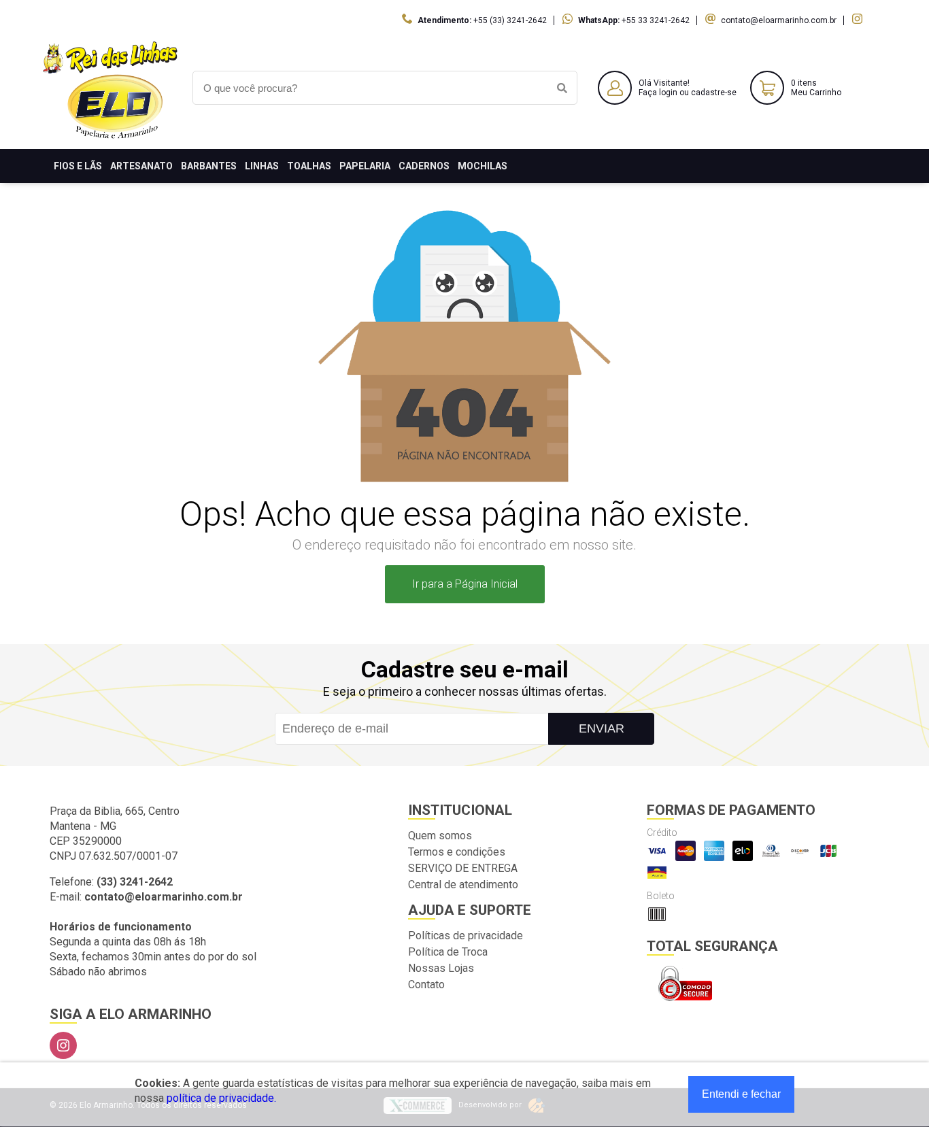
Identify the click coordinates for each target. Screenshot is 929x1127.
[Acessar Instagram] (859, 20)
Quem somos (440, 835)
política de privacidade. (221, 1098)
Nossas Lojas (441, 968)
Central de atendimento (463, 884)
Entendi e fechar (741, 1094)
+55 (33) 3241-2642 (510, 20)
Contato (426, 984)
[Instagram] (63, 1045)
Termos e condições (456, 851)
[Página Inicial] (111, 138)
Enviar (601, 728)
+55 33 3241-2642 (656, 20)
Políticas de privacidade (465, 935)
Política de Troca (448, 951)
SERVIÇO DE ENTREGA (463, 868)
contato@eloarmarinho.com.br (779, 20)
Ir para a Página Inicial (465, 583)
